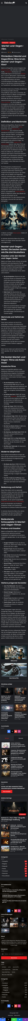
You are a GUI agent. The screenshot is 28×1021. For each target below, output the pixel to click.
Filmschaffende (5, 875)
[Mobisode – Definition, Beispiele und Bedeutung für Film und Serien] (21, 691)
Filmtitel (4, 868)
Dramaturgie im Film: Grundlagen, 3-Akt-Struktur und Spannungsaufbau (18, 773)
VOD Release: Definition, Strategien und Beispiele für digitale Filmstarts (21, 715)
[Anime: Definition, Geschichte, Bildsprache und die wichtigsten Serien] (6, 745)
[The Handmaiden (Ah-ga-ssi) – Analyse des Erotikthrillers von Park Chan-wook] (5, 841)
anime (9, 967)
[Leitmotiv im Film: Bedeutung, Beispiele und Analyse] (23, 925)
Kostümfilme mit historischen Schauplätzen (12, 501)
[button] (2, 1018)
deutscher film (16, 967)
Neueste (21, 738)
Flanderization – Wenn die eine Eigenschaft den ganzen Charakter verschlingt (18, 848)
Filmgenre (12, 42)
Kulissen (23, 73)
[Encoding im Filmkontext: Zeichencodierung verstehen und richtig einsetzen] (14, 920)
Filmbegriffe (11, 39)
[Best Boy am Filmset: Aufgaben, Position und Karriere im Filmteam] (6, 766)
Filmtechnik (5, 873)
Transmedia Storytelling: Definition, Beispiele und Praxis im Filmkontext (6, 715)
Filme (20, 127)
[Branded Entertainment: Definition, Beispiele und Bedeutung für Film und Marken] (14, 925)
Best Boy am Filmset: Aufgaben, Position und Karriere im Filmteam (17, 766)
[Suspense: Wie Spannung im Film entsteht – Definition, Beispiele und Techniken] (6, 752)
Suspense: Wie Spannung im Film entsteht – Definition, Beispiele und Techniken (18, 752)
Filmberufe (4, 866)
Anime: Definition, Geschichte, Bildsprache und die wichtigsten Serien (18, 744)
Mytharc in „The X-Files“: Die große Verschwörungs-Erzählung (6, 698)
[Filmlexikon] (10, 3)
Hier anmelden (6, 791)
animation (4, 967)
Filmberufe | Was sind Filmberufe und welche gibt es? (18, 759)
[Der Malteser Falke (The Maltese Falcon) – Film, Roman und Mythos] (5, 925)
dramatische (8, 72)
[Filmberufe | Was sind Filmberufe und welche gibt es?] (6, 759)
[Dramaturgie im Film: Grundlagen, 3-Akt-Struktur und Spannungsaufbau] (6, 774)
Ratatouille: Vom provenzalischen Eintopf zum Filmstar (18, 834)
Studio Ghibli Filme (6, 972)
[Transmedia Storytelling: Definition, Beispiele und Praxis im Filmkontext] (7, 708)
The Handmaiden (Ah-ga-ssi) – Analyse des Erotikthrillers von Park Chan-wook (19, 841)
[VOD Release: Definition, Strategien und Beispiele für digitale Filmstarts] (21, 708)
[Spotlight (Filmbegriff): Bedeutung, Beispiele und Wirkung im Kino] (23, 920)
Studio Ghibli (15, 969)
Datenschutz (17, 1015)
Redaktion (5, 52)
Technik (13, 972)
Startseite (4, 39)
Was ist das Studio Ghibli (7, 974)
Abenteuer (4, 70)
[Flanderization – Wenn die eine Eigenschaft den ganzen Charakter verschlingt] (5, 848)
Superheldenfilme (20, 191)
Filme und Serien (5, 102)
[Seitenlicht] (5, 920)
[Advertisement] (14, 21)
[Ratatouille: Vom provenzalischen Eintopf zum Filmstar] (5, 834)
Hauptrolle (13, 396)
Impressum (10, 1015)
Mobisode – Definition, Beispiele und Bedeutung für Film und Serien (20, 698)
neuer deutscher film (6, 969)
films (8, 70)
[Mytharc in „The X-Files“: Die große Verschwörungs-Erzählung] (7, 691)
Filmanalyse (5, 871)
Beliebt (7, 738)
